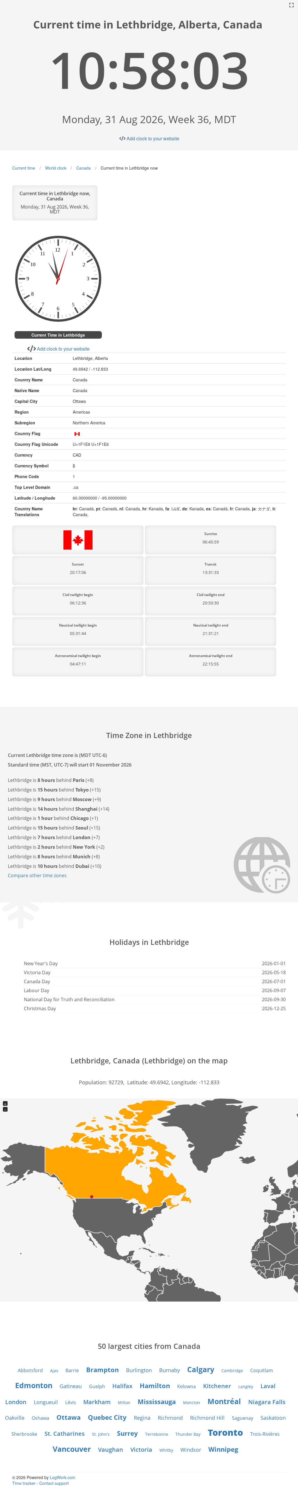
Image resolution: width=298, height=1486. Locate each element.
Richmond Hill (207, 1417)
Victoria (141, 1449)
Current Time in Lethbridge (58, 335)
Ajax (54, 1370)
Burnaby (169, 1370)
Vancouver (72, 1449)
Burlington (139, 1370)
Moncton (191, 1402)
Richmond (170, 1417)
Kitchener (217, 1386)
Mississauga (157, 1401)
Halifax (122, 1386)
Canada (83, 168)
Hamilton (155, 1385)
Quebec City (107, 1417)
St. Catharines (65, 1433)
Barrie (72, 1370)
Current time (23, 168)
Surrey (127, 1433)
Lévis (70, 1402)
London (15, 1402)
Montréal (224, 1401)
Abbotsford (30, 1370)
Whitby (166, 1450)
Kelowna (186, 1386)
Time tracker (24, 1483)
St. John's (101, 1434)
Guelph (97, 1386)
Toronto (225, 1432)
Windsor (190, 1449)
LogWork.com (62, 1477)
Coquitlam (261, 1370)
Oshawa (40, 1418)
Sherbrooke (24, 1434)
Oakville (14, 1417)
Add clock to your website (153, 138)
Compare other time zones (37, 875)
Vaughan (110, 1449)
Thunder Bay (188, 1434)
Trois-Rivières (265, 1434)
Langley (245, 1386)
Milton (124, 1402)
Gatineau (71, 1386)
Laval (268, 1386)
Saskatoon (273, 1417)
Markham (97, 1402)
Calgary (200, 1369)
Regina (142, 1417)
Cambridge (232, 1370)
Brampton (102, 1369)
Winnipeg (223, 1449)
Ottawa (68, 1417)
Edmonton (33, 1385)
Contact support (54, 1483)
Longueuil (46, 1402)
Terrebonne (156, 1434)
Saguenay (242, 1418)
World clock (55, 168)
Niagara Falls (266, 1402)
